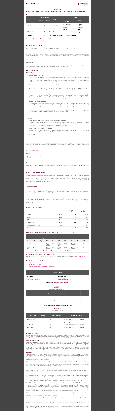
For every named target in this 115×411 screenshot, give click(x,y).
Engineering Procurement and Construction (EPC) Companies (42, 266)
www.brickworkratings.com (42, 38)
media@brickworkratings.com (61, 282)
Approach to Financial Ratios (35, 264)
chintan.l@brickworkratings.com (64, 279)
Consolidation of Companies (35, 267)
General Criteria (32, 262)
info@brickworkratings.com (55, 257)
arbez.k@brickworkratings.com (33, 279)
